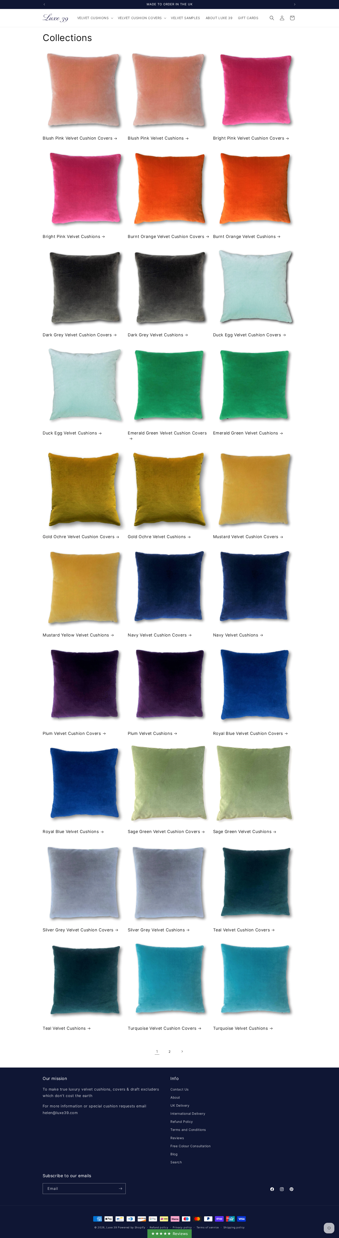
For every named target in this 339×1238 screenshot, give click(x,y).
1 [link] (157, 1051)
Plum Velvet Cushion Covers (72, 733)
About (175, 1097)
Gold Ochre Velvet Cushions (157, 536)
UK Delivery (180, 1105)
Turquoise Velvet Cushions (240, 1028)
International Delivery (187, 1113)
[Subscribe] (120, 1188)
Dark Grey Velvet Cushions (155, 334)
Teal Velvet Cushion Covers (241, 929)
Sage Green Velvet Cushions (242, 831)
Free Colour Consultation (190, 1146)
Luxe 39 (111, 1227)
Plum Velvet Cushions (150, 733)
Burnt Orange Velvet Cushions (244, 236)
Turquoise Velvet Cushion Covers (162, 1028)
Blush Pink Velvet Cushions (156, 138)
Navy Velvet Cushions (235, 635)
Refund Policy (181, 1122)
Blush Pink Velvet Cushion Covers (77, 138)
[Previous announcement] (44, 4)
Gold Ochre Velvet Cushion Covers (78, 536)
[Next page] (182, 1051)
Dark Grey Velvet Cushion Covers (77, 334)
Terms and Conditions (188, 1130)
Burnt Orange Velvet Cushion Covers (166, 236)
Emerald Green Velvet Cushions (245, 433)
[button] (94, 18)
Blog (174, 1154)
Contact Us (179, 1089)
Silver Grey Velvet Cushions (156, 929)
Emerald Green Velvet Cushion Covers (167, 433)
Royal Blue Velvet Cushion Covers (248, 733)
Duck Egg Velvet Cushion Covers (247, 334)
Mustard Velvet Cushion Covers (245, 536)
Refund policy (159, 1227)
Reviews (177, 1138)
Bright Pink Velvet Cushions (71, 236)
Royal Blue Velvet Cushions (71, 831)
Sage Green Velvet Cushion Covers (164, 831)
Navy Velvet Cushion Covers (157, 635)
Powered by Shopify (131, 1227)
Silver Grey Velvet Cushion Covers (78, 929)
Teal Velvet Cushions (64, 1028)
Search (176, 1162)
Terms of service (207, 1227)
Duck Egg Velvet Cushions (70, 433)
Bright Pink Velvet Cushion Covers (248, 138)
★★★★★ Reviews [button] (169, 1233)
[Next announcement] (295, 4)
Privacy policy (182, 1227)
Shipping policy (234, 1227)
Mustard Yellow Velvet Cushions (76, 635)
